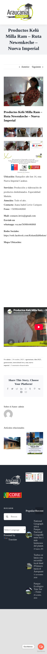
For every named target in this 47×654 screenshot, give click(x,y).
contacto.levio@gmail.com (23, 215)
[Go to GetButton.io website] (41, 651)
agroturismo (29, 359)
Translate (12, 539)
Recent (39, 510)
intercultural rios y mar (20, 362)
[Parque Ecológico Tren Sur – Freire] (29, 591)
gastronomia (8, 362)
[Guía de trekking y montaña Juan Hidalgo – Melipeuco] (34, 443)
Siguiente (36, 66)
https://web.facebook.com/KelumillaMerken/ (25, 235)
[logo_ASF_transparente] (19, 3)
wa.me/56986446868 (25, 224)
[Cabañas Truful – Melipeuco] (12, 443)
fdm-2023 (37, 359)
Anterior (25, 66)
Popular (30, 510)
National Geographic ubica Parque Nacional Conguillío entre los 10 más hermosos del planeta (39, 533)
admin (8, 359)
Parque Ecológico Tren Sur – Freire (38, 587)
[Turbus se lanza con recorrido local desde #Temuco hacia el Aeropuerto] (29, 566)
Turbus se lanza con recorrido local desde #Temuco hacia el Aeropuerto (39, 563)
